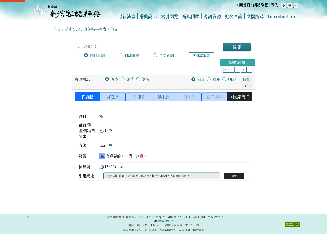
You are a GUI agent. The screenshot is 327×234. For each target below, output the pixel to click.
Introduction (281, 16)
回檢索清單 (239, 96)
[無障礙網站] (292, 224)
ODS (232, 79)
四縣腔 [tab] (87, 96)
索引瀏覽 (169, 16)
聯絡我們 (163, 221)
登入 (274, 4)
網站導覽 (260, 4)
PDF (216, 79)
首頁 (57, 29)
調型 (114, 79)
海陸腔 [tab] (112, 96)
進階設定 (203, 55)
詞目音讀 (97, 55)
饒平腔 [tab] (163, 96)
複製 (234, 176)
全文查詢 (166, 55)
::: (237, 5)
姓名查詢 (233, 16)
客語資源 (212, 16)
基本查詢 (72, 29)
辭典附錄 (191, 16)
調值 (130, 79)
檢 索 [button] (237, 47)
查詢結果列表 (95, 29)
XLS (200, 79)
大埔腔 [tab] (138, 96)
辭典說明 (148, 16)
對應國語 (131, 55)
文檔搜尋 (255, 16)
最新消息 (126, 16)
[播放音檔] (111, 145)
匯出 (247, 79)
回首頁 (244, 4)
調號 (145, 79)
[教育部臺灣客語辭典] (67, 10)
